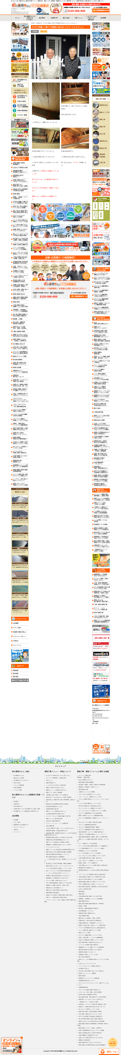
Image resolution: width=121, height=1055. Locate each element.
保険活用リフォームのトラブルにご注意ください (102, 546)
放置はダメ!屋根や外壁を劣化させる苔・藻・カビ (20, 385)
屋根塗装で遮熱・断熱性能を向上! (101, 467)
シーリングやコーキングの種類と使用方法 (20, 276)
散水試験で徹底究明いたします (54, 806)
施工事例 (42, 18)
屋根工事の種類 (101, 99)
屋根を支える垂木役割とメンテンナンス (19, 433)
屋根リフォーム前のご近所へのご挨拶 (100, 503)
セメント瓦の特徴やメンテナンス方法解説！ (20, 248)
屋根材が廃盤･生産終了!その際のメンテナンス (20, 389)
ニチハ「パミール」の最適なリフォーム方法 (90, 796)
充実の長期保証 (18, 787)
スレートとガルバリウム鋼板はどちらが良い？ (101, 273)
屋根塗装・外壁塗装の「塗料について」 (89, 787)
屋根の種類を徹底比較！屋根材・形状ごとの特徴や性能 (93, 836)
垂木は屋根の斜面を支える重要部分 (55, 856)
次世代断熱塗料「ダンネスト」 (98, 463)
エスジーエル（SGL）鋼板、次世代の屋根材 (90, 992)
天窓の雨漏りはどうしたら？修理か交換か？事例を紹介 (93, 865)
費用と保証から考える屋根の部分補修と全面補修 (58, 852)
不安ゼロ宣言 (17, 782)
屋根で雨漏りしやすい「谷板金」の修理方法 (19, 340)
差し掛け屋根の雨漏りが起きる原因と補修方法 (20, 315)
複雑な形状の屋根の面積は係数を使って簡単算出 (91, 903)
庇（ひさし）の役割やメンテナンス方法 (20, 447)
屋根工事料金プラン (51, 782)
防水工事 (102, 134)
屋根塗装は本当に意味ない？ (18, 176)
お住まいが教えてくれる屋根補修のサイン (101, 344)
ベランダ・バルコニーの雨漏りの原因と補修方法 (20, 244)
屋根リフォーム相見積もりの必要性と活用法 (57, 842)
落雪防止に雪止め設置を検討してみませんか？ (58, 875)
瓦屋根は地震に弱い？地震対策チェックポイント (102, 446)
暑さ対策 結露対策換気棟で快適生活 (19, 322)
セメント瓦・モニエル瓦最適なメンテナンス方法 (20, 253)
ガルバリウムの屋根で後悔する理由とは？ (19, 410)
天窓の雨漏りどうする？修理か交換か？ (20, 456)
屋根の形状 (16, 302)
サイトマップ (17, 645)
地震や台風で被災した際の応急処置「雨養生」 (20, 285)
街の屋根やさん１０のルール (21, 780)
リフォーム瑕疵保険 (19, 785)
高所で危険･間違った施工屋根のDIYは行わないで (20, 428)
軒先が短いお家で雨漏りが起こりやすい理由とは (20, 347)
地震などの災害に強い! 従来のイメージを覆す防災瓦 (92, 925)
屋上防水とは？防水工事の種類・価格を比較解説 (20, 239)
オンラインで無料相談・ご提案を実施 (56, 778)
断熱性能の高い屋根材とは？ (17, 461)
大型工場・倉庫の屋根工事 (53, 821)
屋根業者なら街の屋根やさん (21, 824)
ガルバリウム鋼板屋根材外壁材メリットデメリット (102, 308)
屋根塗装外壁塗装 (102, 156)
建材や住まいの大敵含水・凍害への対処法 (19, 327)
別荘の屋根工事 (98, 612)
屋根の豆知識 (17, 367)
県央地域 (15, 673)
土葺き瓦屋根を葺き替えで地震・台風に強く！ (20, 257)
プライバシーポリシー (19, 636)
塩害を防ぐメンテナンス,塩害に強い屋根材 (20, 380)
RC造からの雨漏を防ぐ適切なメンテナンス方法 (91, 940)
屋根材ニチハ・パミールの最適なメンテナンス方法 (102, 391)
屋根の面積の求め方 (19, 294)
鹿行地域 (15, 676)
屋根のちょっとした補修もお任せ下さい (56, 790)
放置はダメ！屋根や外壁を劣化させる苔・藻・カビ (92, 1006)
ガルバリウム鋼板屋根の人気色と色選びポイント (91, 829)
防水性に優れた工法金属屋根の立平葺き (19, 280)
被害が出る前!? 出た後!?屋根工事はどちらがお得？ (102, 516)
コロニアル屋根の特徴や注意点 (99, 370)
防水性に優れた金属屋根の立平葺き (88, 994)
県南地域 (15, 670)
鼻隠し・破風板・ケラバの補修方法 (20, 197)
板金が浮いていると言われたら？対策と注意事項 (102, 533)
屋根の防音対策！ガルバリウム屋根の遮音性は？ (102, 312)
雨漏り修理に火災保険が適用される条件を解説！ (101, 476)
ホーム (17, 18)
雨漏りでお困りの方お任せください (55, 787)
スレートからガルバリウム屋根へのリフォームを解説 (102, 278)
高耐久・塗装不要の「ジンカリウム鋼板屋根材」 (91, 937)
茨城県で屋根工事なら (19, 632)
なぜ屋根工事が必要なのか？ (101, 323)
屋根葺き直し (104, 141)
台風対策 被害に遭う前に (52, 809)
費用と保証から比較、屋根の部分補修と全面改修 (102, 340)
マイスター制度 (18, 790)
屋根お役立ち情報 (99, 420)
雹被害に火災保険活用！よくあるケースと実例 (101, 480)
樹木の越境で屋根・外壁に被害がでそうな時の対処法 (102, 541)
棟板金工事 (103, 148)
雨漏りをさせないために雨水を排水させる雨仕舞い (92, 1021)
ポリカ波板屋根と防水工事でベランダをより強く (102, 587)
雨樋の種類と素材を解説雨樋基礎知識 (20, 470)
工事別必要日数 (98, 412)
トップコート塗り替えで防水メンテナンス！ (20, 479)
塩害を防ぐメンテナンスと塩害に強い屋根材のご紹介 (92, 1004)
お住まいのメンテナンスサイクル (87, 963)
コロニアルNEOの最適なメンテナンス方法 (101, 400)
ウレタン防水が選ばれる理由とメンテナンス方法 (20, 220)
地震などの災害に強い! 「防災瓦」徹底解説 (101, 450)
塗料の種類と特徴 (101, 638)
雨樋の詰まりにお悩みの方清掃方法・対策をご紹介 (102, 592)
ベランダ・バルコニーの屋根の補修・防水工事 (58, 816)
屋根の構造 (16, 193)
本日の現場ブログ (18, 806)
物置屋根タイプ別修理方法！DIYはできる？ (100, 575)
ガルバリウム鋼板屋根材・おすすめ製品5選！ (90, 813)
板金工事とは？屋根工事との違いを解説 (20, 185)
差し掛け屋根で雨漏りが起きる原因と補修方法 (91, 1018)
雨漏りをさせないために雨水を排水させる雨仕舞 (20, 335)
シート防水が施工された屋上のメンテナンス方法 (20, 225)
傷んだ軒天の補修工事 (84, 957)
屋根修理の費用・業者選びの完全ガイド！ (20, 171)
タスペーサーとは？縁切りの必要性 (19, 216)
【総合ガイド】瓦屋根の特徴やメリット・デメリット (92, 834)
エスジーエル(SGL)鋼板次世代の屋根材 (20, 415)
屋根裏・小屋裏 (17, 319)
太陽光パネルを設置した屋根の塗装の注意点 (101, 383)
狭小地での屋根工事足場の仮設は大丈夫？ (100, 404)
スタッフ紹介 (17, 627)
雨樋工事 (102, 126)
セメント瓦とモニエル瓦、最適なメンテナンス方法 (92, 855)
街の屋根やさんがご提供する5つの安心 (29, 18)
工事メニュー (78, 18)
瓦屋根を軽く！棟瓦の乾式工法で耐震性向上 (90, 920)
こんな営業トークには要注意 (100, 520)
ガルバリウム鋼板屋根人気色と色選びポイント (101, 295)
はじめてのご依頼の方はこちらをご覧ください (58, 775)
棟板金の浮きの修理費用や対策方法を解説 (20, 189)
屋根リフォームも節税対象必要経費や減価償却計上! (102, 621)
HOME (33, 23)
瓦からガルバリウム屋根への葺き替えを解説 (101, 282)
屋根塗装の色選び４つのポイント (99, 458)
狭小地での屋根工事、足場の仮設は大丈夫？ (90, 806)
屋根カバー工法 (104, 112)
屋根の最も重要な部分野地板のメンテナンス (19, 363)
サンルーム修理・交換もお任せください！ (101, 579)
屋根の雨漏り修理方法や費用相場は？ (20, 438)
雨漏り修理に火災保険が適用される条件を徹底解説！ (92, 1045)
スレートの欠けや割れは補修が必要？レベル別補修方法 (93, 846)
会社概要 (103, 18)
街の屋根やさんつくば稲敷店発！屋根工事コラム (26, 811)
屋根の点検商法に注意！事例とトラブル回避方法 (101, 528)
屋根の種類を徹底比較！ (98, 353)
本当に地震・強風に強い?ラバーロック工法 (20, 290)
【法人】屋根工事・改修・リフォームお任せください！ (60, 828)
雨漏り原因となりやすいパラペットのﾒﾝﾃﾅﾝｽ (20, 230)
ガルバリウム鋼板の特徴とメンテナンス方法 (20, 419)
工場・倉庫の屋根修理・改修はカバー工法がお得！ (102, 583)
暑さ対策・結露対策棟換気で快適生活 (88, 908)
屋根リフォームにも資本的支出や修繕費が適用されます (60, 849)
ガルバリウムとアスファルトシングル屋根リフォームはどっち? (20, 400)
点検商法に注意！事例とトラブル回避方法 (57, 795)
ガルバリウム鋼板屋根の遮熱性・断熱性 (101, 291)
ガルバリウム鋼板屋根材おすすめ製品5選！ (101, 299)
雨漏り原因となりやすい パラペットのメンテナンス (59, 866)
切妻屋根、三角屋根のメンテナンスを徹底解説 (20, 310)
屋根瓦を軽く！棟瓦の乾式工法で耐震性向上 (100, 441)
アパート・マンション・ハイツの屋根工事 (57, 823)
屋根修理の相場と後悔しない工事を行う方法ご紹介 (59, 837)
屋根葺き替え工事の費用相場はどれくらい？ (101, 335)
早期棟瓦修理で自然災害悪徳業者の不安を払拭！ (20, 262)
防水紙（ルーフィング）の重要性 (87, 973)
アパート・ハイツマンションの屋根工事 (100, 608)
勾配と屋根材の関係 (19, 331)
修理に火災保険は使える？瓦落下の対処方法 (102, 433)
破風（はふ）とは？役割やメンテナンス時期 (20, 484)
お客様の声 (54, 18)
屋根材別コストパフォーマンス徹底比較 (20, 371)
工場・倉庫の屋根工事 (100, 604)
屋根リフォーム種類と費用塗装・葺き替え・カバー (102, 357)
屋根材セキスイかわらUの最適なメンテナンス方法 (102, 396)
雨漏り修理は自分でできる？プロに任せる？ (20, 180)
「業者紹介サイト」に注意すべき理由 (100, 550)
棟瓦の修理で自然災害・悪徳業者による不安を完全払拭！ (94, 886)
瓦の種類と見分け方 (19, 344)
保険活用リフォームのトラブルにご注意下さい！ (91, 999)
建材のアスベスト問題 (19, 356)
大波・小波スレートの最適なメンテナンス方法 (20, 267)
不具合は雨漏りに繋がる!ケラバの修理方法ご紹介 (20, 202)
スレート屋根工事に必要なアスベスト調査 (90, 930)
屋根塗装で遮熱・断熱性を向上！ (87, 913)
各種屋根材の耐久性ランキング (87, 980)
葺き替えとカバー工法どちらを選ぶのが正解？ (101, 348)
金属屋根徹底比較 (83, 987)
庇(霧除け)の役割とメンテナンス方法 (19, 271)
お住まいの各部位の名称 (20, 167)
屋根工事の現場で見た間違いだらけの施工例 (100, 454)
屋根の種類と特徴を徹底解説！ (19, 163)
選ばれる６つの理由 (19, 778)
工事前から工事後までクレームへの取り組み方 (101, 507)
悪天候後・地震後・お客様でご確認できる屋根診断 (92, 784)
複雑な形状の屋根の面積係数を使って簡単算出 (20, 298)
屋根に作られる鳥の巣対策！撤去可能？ (101, 600)
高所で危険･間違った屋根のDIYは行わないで (90, 942)
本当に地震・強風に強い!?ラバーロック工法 (90, 1014)
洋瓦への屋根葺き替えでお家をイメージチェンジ (20, 394)
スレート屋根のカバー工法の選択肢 (102, 361)
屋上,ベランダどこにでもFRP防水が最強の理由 (20, 234)
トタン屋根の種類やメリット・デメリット (100, 374)
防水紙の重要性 (17, 359)
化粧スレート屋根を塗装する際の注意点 (100, 387)
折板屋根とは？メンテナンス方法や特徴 (101, 378)
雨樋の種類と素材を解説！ (53, 892)
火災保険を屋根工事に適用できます (55, 813)
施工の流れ (66, 18)
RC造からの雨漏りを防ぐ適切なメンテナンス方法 (20, 442)
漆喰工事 (102, 119)
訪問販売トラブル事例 (100, 524)
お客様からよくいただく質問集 (87, 792)
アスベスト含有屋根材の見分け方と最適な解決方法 (92, 927)
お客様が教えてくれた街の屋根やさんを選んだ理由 (27, 808)
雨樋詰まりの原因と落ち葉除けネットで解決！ (102, 596)
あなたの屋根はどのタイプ (85, 779)
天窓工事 (102, 162)
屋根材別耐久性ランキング (18, 376)
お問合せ (15, 640)
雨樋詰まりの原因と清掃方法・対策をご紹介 (57, 885)
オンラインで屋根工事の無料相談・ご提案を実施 (101, 495)
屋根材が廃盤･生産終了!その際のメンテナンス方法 (92, 881)
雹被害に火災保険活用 (84, 1040)
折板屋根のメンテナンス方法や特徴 (88, 850)
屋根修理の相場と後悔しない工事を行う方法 (100, 331)
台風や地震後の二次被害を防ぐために (101, 437)
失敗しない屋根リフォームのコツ (100, 327)
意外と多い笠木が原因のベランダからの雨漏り (20, 207)
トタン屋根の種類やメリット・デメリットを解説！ (92, 848)
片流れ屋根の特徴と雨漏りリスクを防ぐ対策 (20, 305)
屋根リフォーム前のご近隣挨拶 (54, 792)
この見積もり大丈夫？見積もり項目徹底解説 (100, 512)
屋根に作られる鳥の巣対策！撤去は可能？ (57, 890)
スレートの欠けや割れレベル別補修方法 (100, 365)
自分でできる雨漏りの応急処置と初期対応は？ (101, 471)
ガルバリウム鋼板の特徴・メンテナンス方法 (90, 935)
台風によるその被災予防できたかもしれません (102, 424)
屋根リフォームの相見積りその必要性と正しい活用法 (102, 499)
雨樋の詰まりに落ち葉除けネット (54, 887)
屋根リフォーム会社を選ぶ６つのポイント (102, 416)
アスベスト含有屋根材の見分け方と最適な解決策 (20, 352)
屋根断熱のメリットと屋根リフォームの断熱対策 (20, 465)
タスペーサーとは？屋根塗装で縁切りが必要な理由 (92, 874)
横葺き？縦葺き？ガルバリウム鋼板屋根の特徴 (102, 304)
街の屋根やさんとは (19, 775)
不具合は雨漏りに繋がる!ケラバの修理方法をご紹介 (92, 877)
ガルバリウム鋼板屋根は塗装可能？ (101, 286)
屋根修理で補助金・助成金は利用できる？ (100, 484)
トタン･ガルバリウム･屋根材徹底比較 (19, 405)
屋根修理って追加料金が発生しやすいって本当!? (101, 537)
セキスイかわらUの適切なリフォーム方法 (89, 794)
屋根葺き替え (104, 105)
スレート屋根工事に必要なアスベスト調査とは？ (20, 475)
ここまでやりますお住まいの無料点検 (91, 18)
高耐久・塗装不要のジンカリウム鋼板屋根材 (20, 424)
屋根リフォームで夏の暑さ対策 (54, 818)
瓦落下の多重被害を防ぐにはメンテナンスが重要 (101, 428)
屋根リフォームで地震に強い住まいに (56, 811)
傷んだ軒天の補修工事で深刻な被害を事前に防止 (20, 211)
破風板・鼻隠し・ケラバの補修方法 (88, 863)
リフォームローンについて (53, 847)
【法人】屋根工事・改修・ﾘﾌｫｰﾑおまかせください (102, 617)
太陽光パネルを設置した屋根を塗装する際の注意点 (59, 895)
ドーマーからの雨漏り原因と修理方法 (19, 452)
